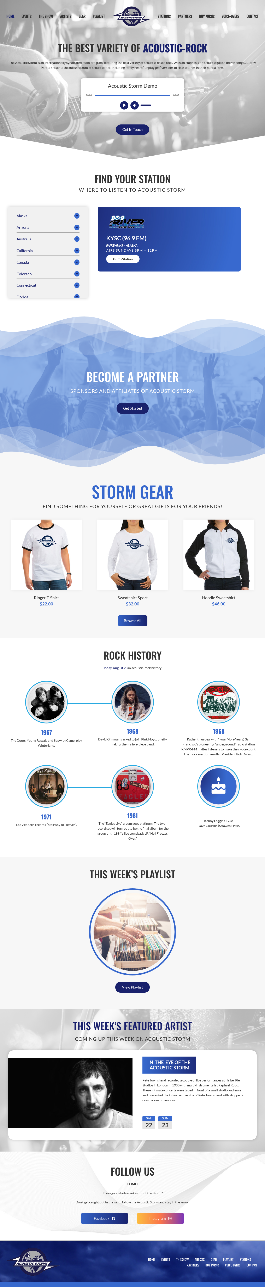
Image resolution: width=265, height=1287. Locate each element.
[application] (132, 95)
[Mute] (134, 105)
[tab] (48, 216)
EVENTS (165, 1260)
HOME (151, 1260)
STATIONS (245, 1260)
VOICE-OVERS (232, 1265)
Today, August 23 (115, 668)
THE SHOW (182, 1260)
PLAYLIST (228, 1260)
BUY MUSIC (212, 1265)
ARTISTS (200, 1260)
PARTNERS (193, 1265)
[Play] (124, 105)
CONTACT (252, 1265)
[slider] (145, 105)
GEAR (214, 1260)
